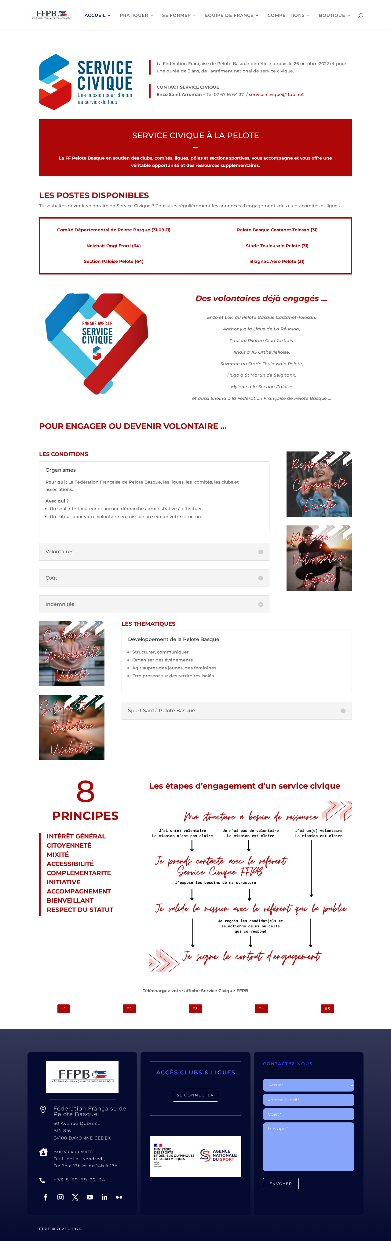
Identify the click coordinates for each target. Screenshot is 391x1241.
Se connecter (195, 1095)
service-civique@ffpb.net (276, 94)
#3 (195, 1008)
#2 (129, 1008)
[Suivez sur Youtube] (90, 1197)
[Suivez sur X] (75, 1197)
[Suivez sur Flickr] (119, 1197)
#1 (63, 1008)
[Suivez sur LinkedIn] (104, 1197)
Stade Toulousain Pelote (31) (277, 246)
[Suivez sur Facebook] (46, 1197)
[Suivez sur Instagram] (60, 1197)
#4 (261, 1008)
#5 (328, 1008)
